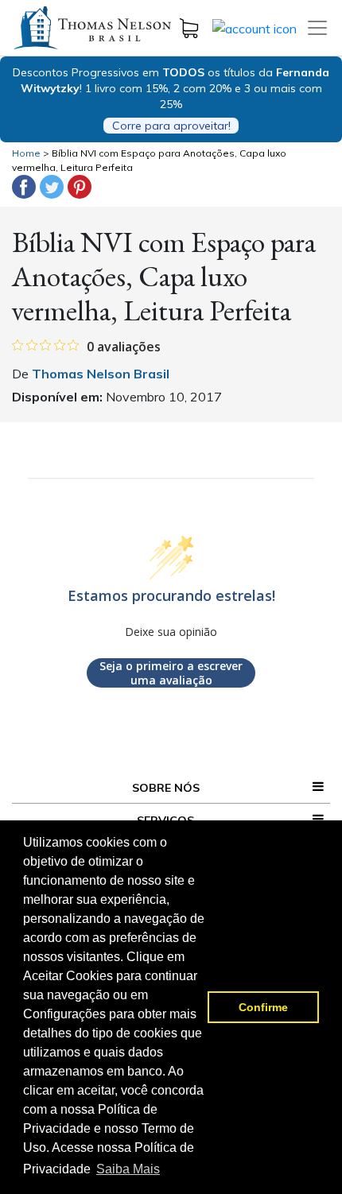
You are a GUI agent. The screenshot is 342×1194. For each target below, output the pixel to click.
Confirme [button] (263, 1007)
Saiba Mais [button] (128, 1169)
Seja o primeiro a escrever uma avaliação (171, 673)
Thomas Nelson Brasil (100, 374)
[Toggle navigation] (317, 28)
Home (26, 153)
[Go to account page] (254, 27)
